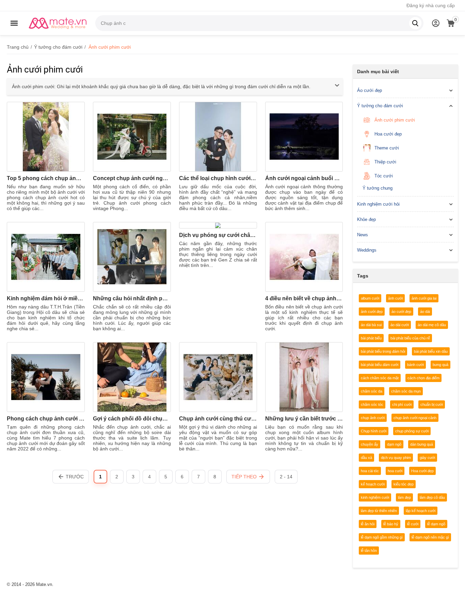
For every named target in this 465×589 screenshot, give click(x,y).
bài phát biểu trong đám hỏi (383, 351)
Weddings (366, 250)
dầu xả (366, 458)
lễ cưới (412, 524)
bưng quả (440, 365)
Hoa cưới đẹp (388, 134)
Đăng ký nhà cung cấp (430, 5)
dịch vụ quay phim (396, 458)
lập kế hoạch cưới (420, 511)
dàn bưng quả (421, 444)
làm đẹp (404, 497)
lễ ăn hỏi (367, 524)
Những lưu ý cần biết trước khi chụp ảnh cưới (304, 418)
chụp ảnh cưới (373, 418)
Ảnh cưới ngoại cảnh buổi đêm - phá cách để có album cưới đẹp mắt (304, 178)
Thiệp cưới (385, 161)
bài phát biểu (371, 338)
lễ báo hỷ (390, 524)
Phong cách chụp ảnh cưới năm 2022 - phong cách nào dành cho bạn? (46, 418)
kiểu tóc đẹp (404, 484)
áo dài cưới (399, 325)
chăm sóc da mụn (406, 391)
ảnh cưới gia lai (424, 298)
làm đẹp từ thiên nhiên (379, 511)
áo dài (425, 311)
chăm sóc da (371, 391)
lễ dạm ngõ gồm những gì (382, 537)
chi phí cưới (402, 404)
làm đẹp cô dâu (432, 497)
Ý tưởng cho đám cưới (380, 105)
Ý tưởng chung (377, 188)
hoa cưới (395, 471)
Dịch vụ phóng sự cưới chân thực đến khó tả (218, 235)
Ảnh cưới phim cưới (394, 120)
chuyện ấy (369, 444)
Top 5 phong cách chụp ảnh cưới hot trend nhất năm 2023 (46, 178)
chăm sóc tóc (372, 404)
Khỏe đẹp (366, 219)
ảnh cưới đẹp (372, 311)
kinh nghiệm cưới (375, 497)
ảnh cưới (395, 298)
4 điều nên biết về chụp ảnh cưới (304, 298)
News (362, 234)
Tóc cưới (383, 175)
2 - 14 (286, 476)
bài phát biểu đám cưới (379, 365)
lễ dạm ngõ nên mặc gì (430, 537)
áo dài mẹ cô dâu (432, 325)
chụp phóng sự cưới (412, 431)
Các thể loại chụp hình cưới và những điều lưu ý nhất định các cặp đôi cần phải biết (218, 178)
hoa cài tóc (370, 471)
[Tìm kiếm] (415, 23)
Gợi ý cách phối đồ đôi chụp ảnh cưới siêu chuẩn (132, 418)
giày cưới (427, 458)
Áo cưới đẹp (369, 90)
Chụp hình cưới (373, 431)
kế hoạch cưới (373, 484)
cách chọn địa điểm (423, 378)
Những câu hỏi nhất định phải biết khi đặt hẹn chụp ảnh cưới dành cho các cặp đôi (132, 298)
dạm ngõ (394, 444)
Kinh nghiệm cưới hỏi (378, 204)
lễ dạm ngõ (436, 524)
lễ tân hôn (369, 550)
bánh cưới (415, 365)
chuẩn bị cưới (431, 404)
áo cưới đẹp (401, 311)
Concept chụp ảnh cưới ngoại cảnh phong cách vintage (132, 178)
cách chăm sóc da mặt (380, 378)
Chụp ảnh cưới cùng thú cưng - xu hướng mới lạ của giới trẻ (218, 418)
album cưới (370, 298)
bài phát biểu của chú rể (410, 338)
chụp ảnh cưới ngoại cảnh (415, 418)
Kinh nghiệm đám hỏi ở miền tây (46, 298)
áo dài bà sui (371, 325)
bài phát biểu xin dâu (431, 351)
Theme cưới (386, 147)
